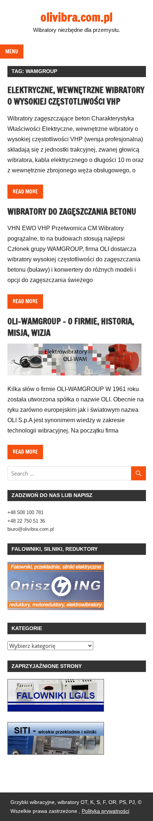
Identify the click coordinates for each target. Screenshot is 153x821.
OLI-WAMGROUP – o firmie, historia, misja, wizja (70, 326)
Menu (11, 51)
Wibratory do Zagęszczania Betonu (71, 211)
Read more (25, 191)
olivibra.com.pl (76, 17)
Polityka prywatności (105, 811)
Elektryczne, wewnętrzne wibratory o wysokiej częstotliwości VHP (75, 95)
